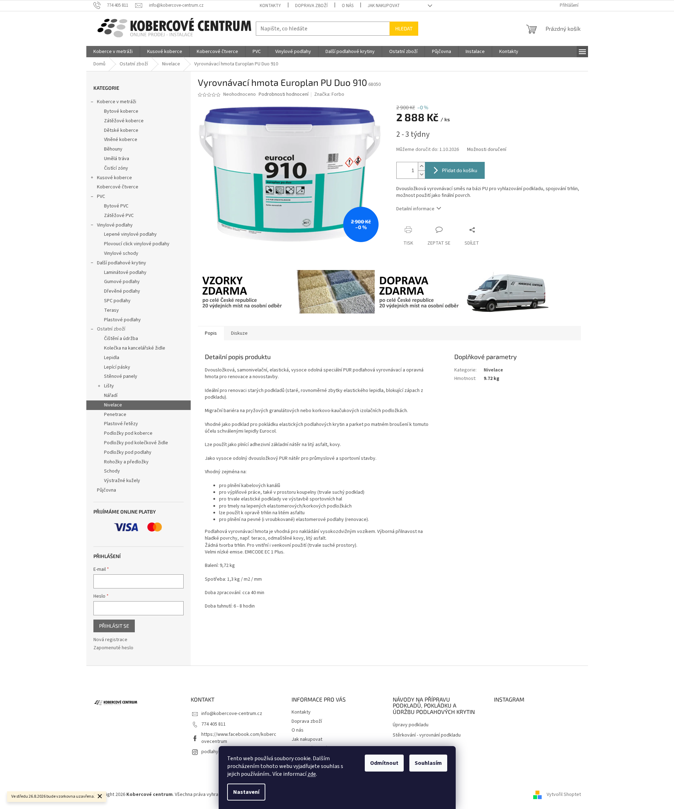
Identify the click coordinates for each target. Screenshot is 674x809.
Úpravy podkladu (410, 725)
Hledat (404, 28)
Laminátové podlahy (125, 272)
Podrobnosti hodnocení (284, 94)
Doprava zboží (311, 5)
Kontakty (270, 5)
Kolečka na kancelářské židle (134, 348)
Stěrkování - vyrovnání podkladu (427, 735)
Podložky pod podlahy (127, 452)
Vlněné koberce (120, 139)
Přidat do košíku (459, 170)
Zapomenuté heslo (113, 648)
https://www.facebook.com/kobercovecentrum (238, 738)
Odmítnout (384, 763)
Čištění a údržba (121, 338)
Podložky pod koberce (128, 433)
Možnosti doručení (486, 149)
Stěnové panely (120, 376)
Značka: (329, 94)
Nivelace (113, 405)
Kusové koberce (114, 177)
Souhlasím (428, 763)
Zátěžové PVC (119, 215)
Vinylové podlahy (115, 225)
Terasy (111, 310)
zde (311, 774)
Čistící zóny (116, 168)
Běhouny (113, 149)
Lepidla (111, 357)
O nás (347, 5)
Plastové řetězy (121, 423)
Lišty (109, 385)
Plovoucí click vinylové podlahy (136, 243)
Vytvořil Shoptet (564, 794)
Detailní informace (415, 208)
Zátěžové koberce (124, 120)
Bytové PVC (116, 206)
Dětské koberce (121, 130)
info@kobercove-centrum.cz (231, 713)
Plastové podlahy (122, 319)
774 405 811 (213, 724)
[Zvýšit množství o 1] (421, 166)
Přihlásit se (114, 626)
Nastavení (246, 792)
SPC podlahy (117, 300)
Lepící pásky (117, 367)
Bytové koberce (121, 111)
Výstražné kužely (122, 480)
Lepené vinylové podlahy (130, 234)
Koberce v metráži (116, 101)
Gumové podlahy (122, 281)
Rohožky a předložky (126, 461)
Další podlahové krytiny (121, 262)
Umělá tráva (116, 158)
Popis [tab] (211, 333)
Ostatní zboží (111, 329)
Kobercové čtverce (117, 186)
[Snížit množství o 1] (421, 174)
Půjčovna (106, 490)
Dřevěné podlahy (122, 291)
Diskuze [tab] (239, 333)
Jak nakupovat (384, 5)
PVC (101, 196)
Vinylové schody (121, 253)
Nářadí (110, 395)
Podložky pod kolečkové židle (136, 442)
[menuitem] (113, 51)
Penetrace (115, 414)
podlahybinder (216, 751)
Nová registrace (110, 640)
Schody (112, 471)
